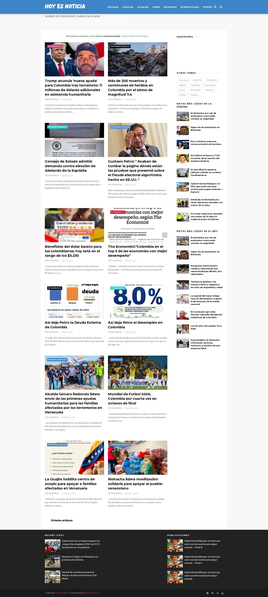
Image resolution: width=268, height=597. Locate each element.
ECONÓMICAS (67, 21)
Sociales (194, 95)
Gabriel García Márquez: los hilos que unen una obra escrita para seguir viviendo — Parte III (202, 544)
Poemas (182, 95)
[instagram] (218, 593)
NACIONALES (170, 7)
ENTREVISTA (212, 80)
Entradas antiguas (61, 520)
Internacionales (120, 46)
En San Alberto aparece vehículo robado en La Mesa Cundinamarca (206, 172)
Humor (182, 90)
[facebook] (207, 593)
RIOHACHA (128, 7)
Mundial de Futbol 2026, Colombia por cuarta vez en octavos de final (132, 398)
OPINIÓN (207, 7)
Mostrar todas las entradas (135, 36)
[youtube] (222, 593)
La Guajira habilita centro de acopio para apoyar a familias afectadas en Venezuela (70, 483)
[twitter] (213, 593)
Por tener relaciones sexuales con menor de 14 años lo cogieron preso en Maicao (207, 216)
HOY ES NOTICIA (65, 7)
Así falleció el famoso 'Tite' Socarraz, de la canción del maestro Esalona (205, 158)
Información (195, 90)
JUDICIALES (113, 7)
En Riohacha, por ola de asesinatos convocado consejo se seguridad (203, 116)
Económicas (54, 46)
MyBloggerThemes (91, 593)
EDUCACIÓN (84, 21)
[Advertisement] (132, 555)
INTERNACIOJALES (190, 7)
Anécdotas (183, 80)
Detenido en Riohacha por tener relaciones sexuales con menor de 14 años (207, 202)
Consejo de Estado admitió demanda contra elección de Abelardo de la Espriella (70, 166)
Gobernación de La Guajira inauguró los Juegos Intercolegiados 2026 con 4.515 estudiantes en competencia (81, 544)
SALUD (97, 21)
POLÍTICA (51, 21)
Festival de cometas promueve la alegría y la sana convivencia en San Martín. (79, 575)
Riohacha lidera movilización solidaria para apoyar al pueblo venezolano (135, 483)
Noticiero (209, 90)
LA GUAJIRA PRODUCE (116, 21)
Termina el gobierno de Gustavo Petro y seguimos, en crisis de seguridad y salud (207, 284)
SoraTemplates (61, 593)
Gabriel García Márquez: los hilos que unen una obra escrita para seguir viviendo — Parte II (202, 559)
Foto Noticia (210, 85)
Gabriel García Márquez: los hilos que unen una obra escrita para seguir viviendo (202, 575)
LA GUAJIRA (143, 7)
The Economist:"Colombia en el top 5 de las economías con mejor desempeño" (137, 251)
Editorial (182, 85)
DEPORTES (116, 360)
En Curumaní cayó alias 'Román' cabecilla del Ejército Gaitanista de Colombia (206, 315)
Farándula (195, 85)
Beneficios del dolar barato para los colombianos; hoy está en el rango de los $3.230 (73, 251)
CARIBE (156, 7)
